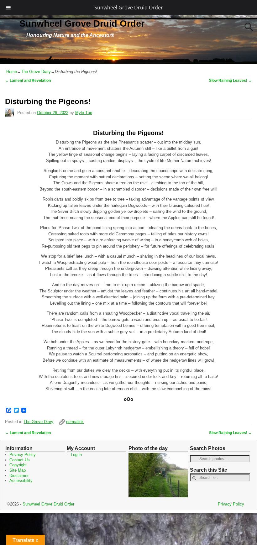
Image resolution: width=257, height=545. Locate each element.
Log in (76, 454)
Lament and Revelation (28, 80)
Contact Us (19, 460)
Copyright (18, 465)
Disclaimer (19, 475)
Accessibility (21, 480)
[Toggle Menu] (8, 7)
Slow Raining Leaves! (230, 80)
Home (11, 71)
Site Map (17, 470)
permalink (75, 421)
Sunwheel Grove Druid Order (128, 7)
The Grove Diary (36, 71)
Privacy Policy (22, 454)
